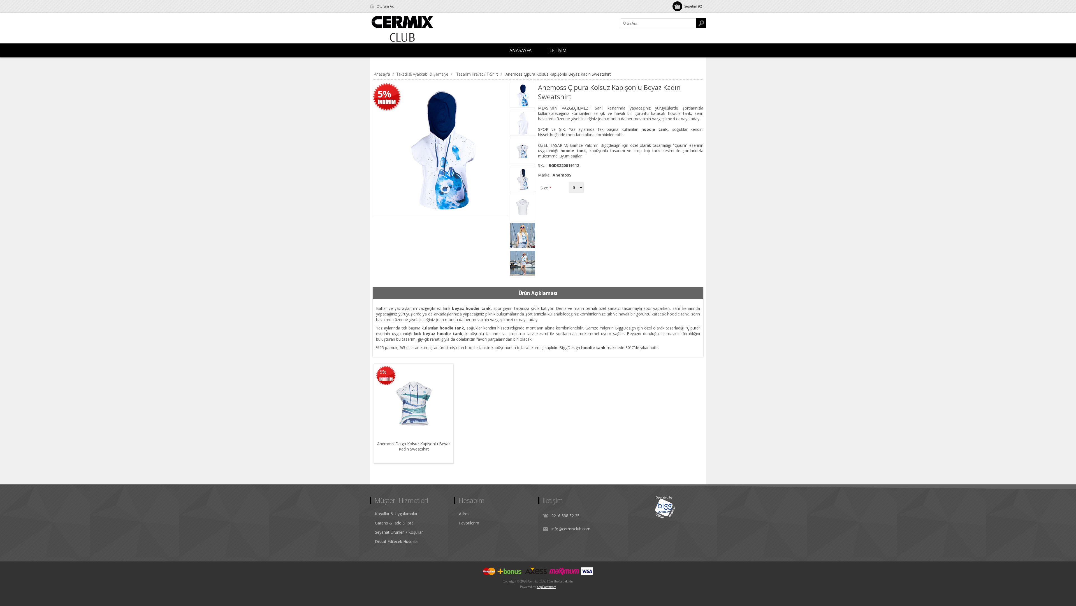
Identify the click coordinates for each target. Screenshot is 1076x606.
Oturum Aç (385, 6)
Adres (464, 513)
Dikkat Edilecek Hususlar (397, 541)
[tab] (538, 293)
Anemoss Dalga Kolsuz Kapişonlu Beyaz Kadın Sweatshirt (413, 446)
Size (545, 188)
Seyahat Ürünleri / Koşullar (399, 532)
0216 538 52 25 (565, 515)
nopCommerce (546, 587)
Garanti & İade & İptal (394, 523)
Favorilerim (469, 523)
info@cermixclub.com (570, 528)
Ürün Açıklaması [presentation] (538, 293)
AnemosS (562, 175)
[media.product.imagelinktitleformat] (413, 403)
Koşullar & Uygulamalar (396, 513)
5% (384, 93)
